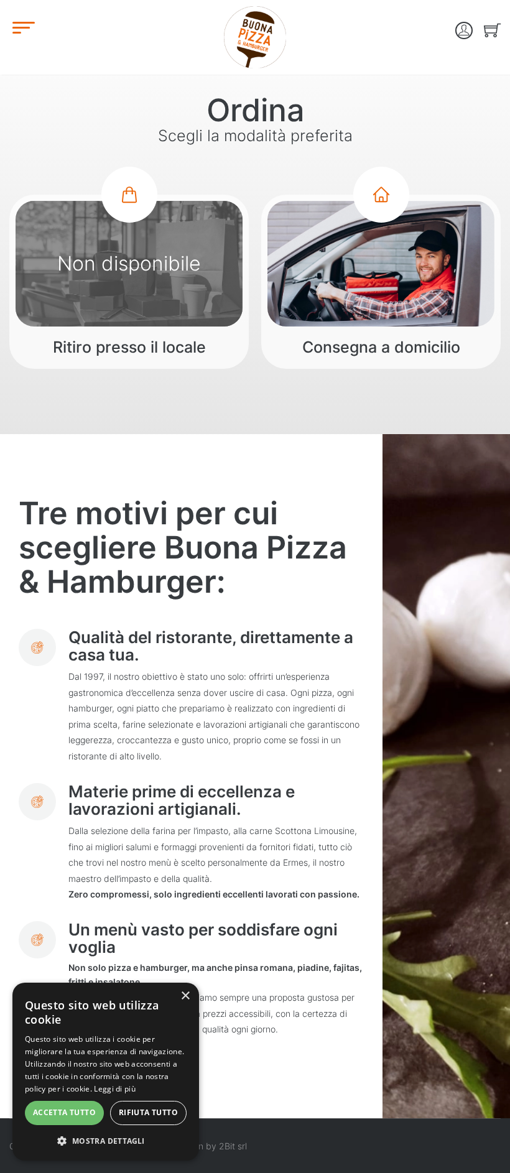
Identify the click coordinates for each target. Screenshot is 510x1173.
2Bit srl (233, 1146)
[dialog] (105, 1072)
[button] (106, 1140)
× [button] (185, 996)
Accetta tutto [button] (64, 1112)
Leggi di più (115, 1088)
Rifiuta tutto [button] (148, 1112)
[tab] (129, 282)
